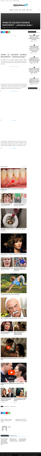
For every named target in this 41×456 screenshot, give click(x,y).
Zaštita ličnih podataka (16, 0)
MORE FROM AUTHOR (13, 435)
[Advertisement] (14, 43)
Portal (32, 41)
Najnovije (16, 9)
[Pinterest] (7, 32)
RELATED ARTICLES (4, 435)
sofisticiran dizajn (12, 406)
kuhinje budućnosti (6, 406)
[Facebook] (2, 32)
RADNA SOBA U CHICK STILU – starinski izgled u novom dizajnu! (21, 420)
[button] (39, 9)
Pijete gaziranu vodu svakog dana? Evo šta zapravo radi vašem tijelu (14, 439)
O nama (11, 0)
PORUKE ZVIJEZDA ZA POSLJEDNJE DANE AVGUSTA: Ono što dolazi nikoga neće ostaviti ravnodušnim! (34, 49)
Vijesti (20, 9)
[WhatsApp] (9, 32)
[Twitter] (4, 32)
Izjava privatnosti (3, 0)
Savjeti (31, 9)
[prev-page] (1, 446)
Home (2, 12)
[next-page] (3, 446)
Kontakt (7, 0)
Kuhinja (27, 9)
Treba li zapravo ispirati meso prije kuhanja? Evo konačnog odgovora (22, 439)
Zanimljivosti (11, 9)
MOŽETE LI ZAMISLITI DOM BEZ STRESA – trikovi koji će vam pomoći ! (6, 420)
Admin (4, 27)
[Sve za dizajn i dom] (20, 5)
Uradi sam (23, 9)
